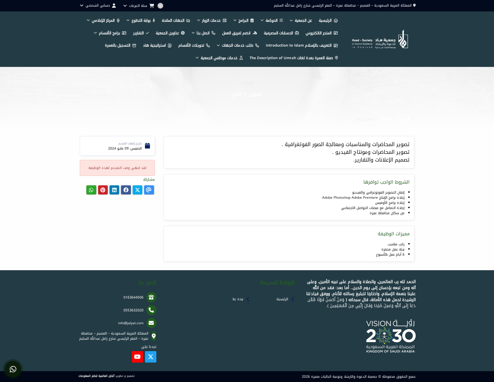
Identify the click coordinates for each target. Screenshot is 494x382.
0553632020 (134, 310)
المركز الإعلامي (103, 20)
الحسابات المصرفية (278, 33)
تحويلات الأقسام (191, 45)
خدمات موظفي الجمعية (219, 57)
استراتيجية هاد (154, 45)
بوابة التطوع (141, 20)
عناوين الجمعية (167, 33)
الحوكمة (272, 20)
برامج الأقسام (109, 33)
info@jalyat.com (131, 323)
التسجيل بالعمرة (117, 45)
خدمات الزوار (211, 20)
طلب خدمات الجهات (237, 45)
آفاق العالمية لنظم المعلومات (96, 376)
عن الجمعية (303, 20)
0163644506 (134, 297)
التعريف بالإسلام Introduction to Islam (299, 45)
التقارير (138, 33)
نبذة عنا (238, 299)
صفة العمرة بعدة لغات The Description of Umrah (291, 57)
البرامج (243, 20)
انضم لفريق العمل (236, 33)
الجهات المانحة (173, 20)
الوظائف (386, 119)
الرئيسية (325, 20)
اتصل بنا (203, 33)
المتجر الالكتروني (319, 33)
